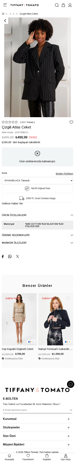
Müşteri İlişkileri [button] (13, 444)
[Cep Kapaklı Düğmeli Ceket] (19, 319)
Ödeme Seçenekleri (15, 235)
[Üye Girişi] (70, 5)
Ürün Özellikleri (14, 215)
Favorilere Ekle (31, 298)
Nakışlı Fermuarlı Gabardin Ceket (55, 349)
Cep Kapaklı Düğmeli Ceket (17, 349)
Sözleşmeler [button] (11, 427)
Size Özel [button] (9, 435)
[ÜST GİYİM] (13, 13)
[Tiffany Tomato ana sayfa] (37, 390)
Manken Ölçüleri (14, 242)
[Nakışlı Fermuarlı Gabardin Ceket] (55, 319)
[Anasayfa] (6, 13)
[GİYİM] (10, 13)
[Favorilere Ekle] (71, 122)
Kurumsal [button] (9, 418)
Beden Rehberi (64, 173)
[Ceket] (16, 13)
